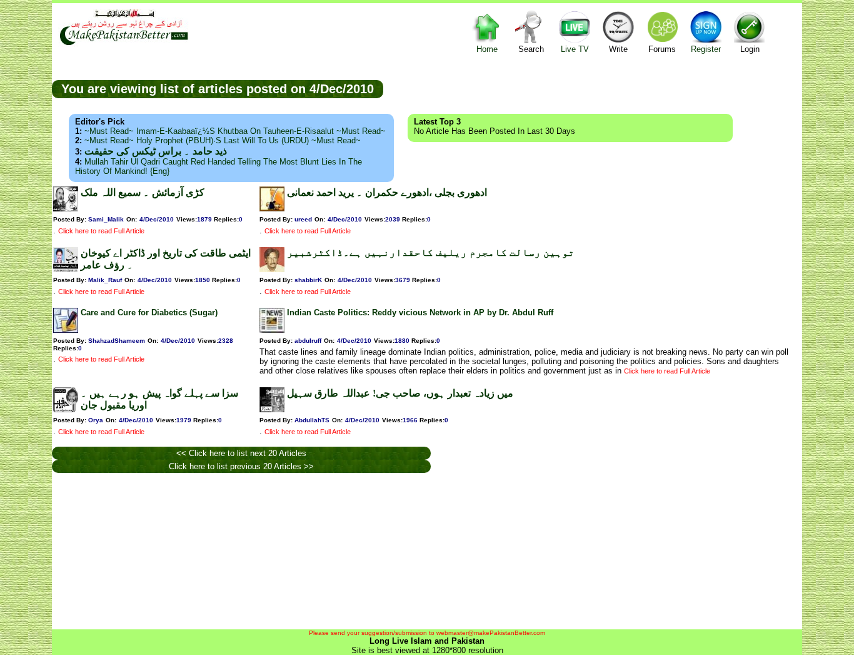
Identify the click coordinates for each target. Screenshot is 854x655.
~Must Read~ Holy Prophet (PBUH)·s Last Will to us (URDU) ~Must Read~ (222, 140)
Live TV (575, 49)
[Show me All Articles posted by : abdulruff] (271, 330)
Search (531, 49)
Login (750, 49)
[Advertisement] (592, 88)
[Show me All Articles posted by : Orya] (65, 409)
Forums (662, 49)
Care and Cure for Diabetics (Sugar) (149, 312)
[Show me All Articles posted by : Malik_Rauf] (65, 269)
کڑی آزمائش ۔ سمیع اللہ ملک (142, 192)
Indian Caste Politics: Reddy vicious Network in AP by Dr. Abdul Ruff (420, 312)
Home (487, 49)
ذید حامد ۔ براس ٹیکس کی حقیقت (155, 151)
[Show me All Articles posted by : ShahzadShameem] (65, 330)
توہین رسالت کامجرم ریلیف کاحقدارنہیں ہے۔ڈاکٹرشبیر (431, 252)
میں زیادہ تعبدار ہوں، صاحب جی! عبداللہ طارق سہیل (400, 393)
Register (706, 49)
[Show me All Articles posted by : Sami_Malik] (65, 208)
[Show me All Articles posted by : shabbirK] (271, 269)
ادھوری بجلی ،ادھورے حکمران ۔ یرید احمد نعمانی (387, 192)
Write (618, 49)
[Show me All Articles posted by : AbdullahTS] (271, 409)
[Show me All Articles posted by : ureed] (271, 208)
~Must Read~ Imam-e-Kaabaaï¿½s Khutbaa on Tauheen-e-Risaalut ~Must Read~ (235, 131)
